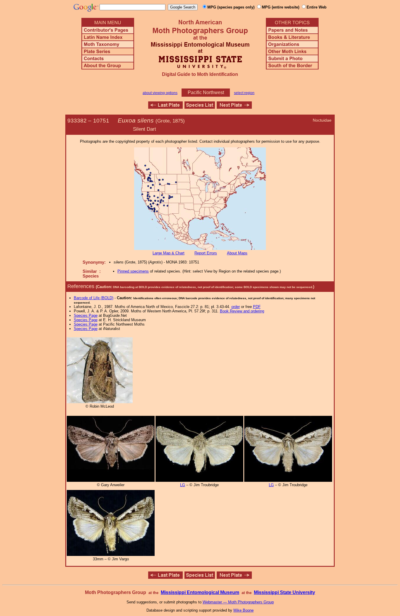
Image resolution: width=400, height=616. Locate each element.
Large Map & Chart (168, 253)
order (235, 306)
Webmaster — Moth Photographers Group (238, 602)
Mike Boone (243, 610)
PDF (257, 306)
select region (244, 93)
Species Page (86, 315)
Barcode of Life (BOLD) (93, 298)
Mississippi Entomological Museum (200, 592)
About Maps (237, 253)
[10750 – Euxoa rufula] (165, 107)
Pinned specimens (133, 271)
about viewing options (160, 93)
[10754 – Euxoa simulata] (234, 107)
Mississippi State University (284, 592)
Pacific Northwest (206, 92)
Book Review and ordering (242, 311)
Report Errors (205, 253)
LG (182, 485)
